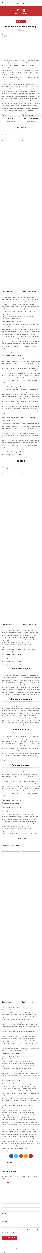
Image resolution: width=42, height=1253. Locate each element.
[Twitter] (16, 1156)
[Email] (26, 1156)
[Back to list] (21, 1162)
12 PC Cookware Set (9, 292)
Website (4, 1221)
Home (16, 13)
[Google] (21, 1156)
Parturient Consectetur (28, 353)
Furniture (24, 13)
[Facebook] (11, 1156)
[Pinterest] (31, 1156)
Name (4, 1206)
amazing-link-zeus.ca (6, 1252)
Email (4, 1213)
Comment (5, 1183)
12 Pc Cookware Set (29, 292)
